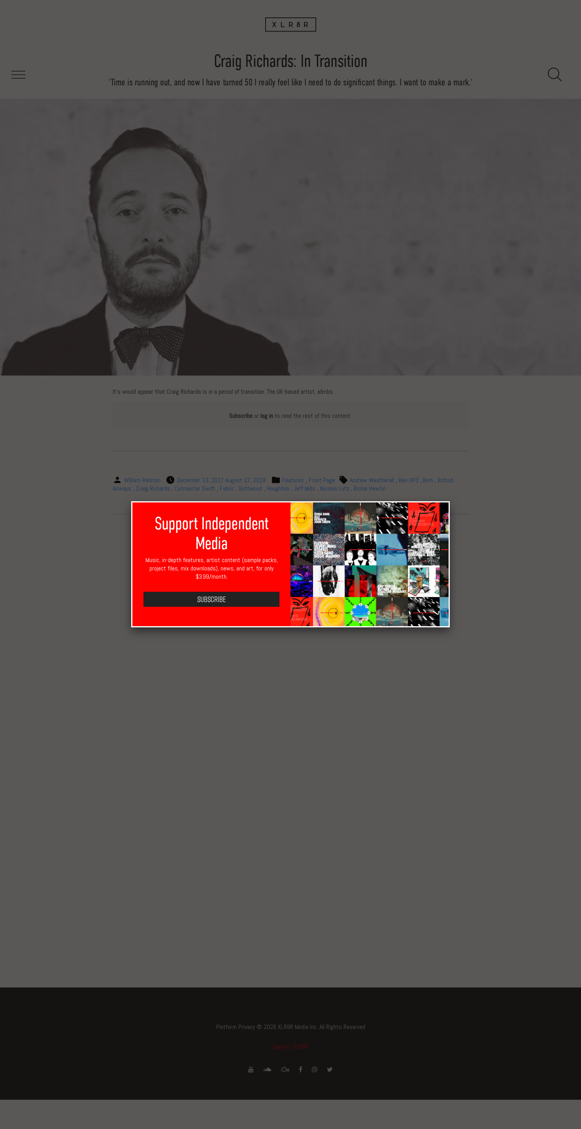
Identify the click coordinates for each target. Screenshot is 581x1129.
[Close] (450, 501)
